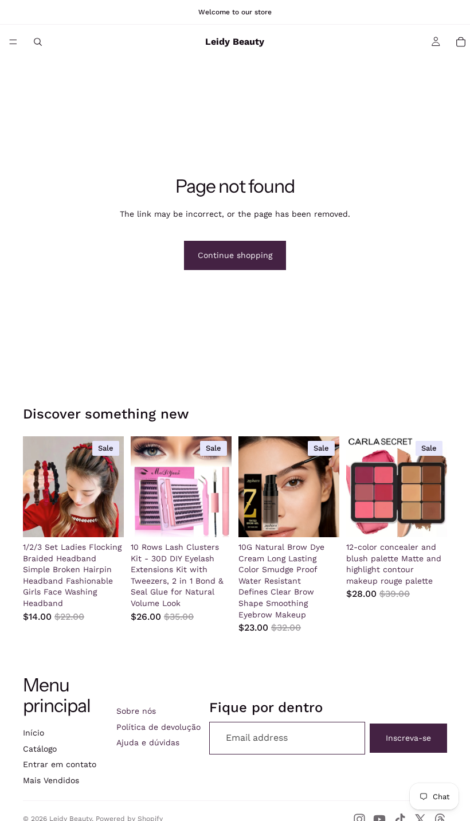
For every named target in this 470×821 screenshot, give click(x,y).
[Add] (213, 519)
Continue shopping (235, 255)
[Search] (37, 41)
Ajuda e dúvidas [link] (147, 742)
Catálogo (40, 748)
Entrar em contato (59, 764)
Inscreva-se (408, 737)
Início (33, 732)
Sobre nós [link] (136, 711)
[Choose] (106, 519)
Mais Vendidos (51, 780)
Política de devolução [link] (158, 727)
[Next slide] (111, 486)
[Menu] (13, 42)
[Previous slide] (35, 486)
